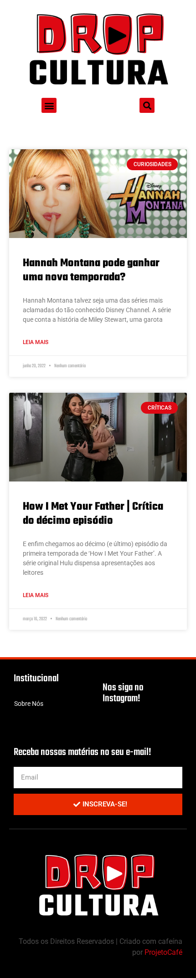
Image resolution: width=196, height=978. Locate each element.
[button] (49, 105)
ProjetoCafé (163, 952)
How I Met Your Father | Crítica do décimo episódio (93, 513)
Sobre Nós (28, 703)
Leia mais (35, 342)
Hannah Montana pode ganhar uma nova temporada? (91, 270)
